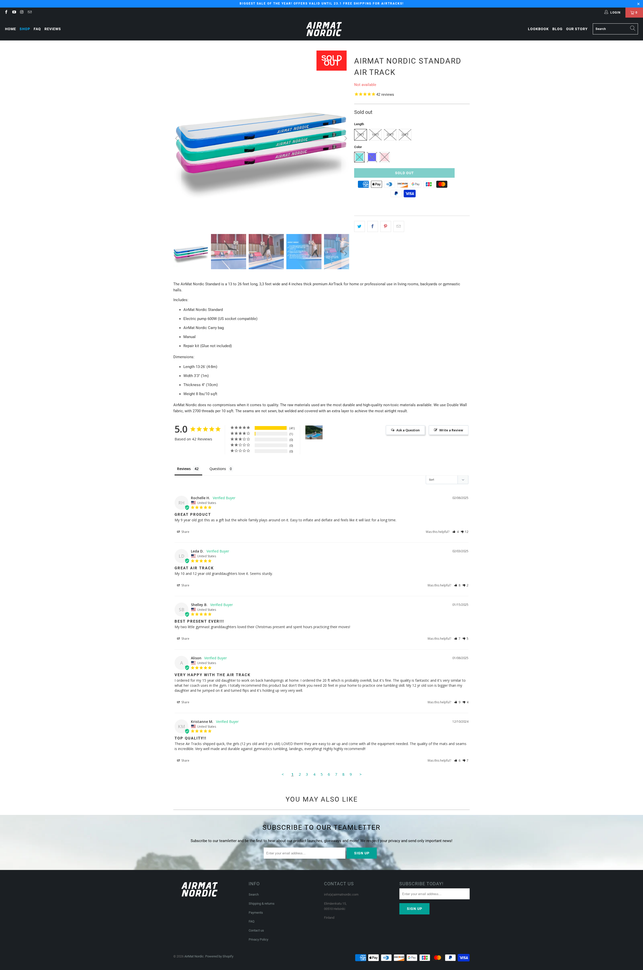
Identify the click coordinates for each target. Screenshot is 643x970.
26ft (405, 134)
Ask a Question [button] (408, 430)
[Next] (345, 138)
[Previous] (177, 138)
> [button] (360, 774)
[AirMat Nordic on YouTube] (14, 12)
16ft (375, 134)
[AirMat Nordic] (324, 29)
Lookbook (538, 29)
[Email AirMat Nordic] (29, 12)
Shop (25, 29)
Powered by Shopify (219, 956)
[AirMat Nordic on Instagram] (22, 12)
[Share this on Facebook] (372, 226)
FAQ (37, 29)
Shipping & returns (262, 903)
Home (10, 29)
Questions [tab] (217, 468)
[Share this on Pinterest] (385, 226)
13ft (360, 134)
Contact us (256, 930)
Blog (557, 29)
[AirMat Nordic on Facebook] (6, 12)
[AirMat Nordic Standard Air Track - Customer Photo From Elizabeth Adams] (314, 432)
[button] (455, 532)
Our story (577, 29)
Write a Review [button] (451, 430)
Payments (256, 912)
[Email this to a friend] (398, 226)
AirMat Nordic (194, 956)
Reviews (52, 29)
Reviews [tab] (184, 468)
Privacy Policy (258, 939)
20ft (390, 134)
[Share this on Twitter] (359, 226)
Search (254, 894)
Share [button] (185, 532)
